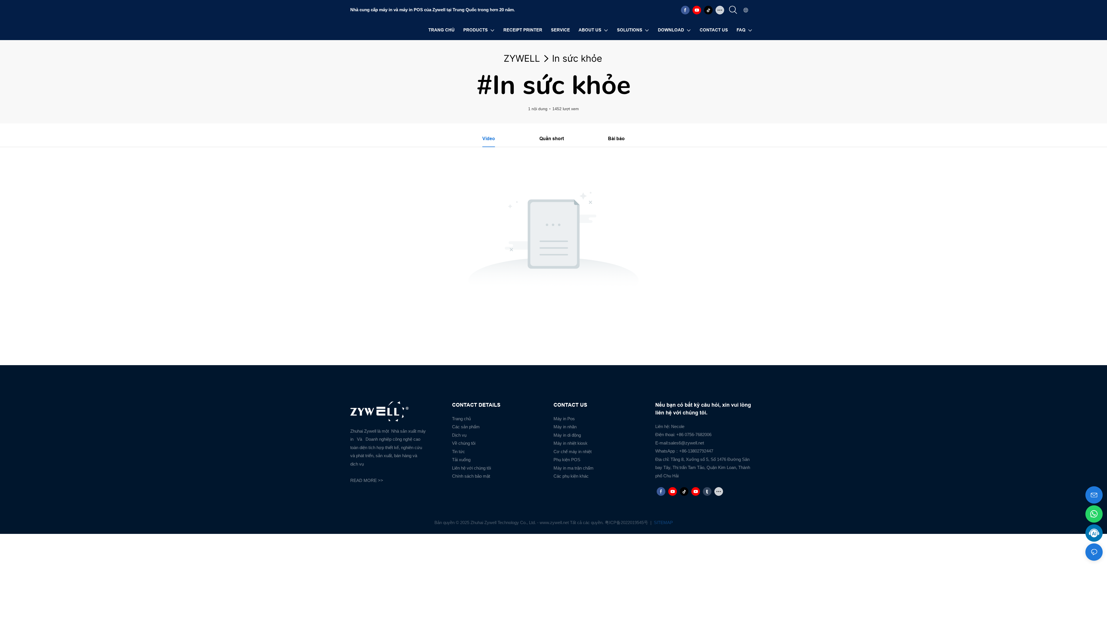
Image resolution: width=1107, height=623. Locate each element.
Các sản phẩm (466, 426)
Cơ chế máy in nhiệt (573, 451)
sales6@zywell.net (686, 442)
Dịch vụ (459, 435)
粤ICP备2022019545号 (627, 522)
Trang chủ (461, 418)
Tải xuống (461, 459)
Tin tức (458, 451)
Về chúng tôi (463, 443)
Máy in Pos (564, 418)
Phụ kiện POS (567, 459)
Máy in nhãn (565, 426)
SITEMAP (663, 522)
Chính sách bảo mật (471, 476)
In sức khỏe (577, 58)
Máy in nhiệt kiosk (571, 443)
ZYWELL (522, 58)
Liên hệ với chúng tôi (471, 468)
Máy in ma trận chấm (574, 468)
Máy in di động (567, 435)
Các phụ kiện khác (571, 476)
